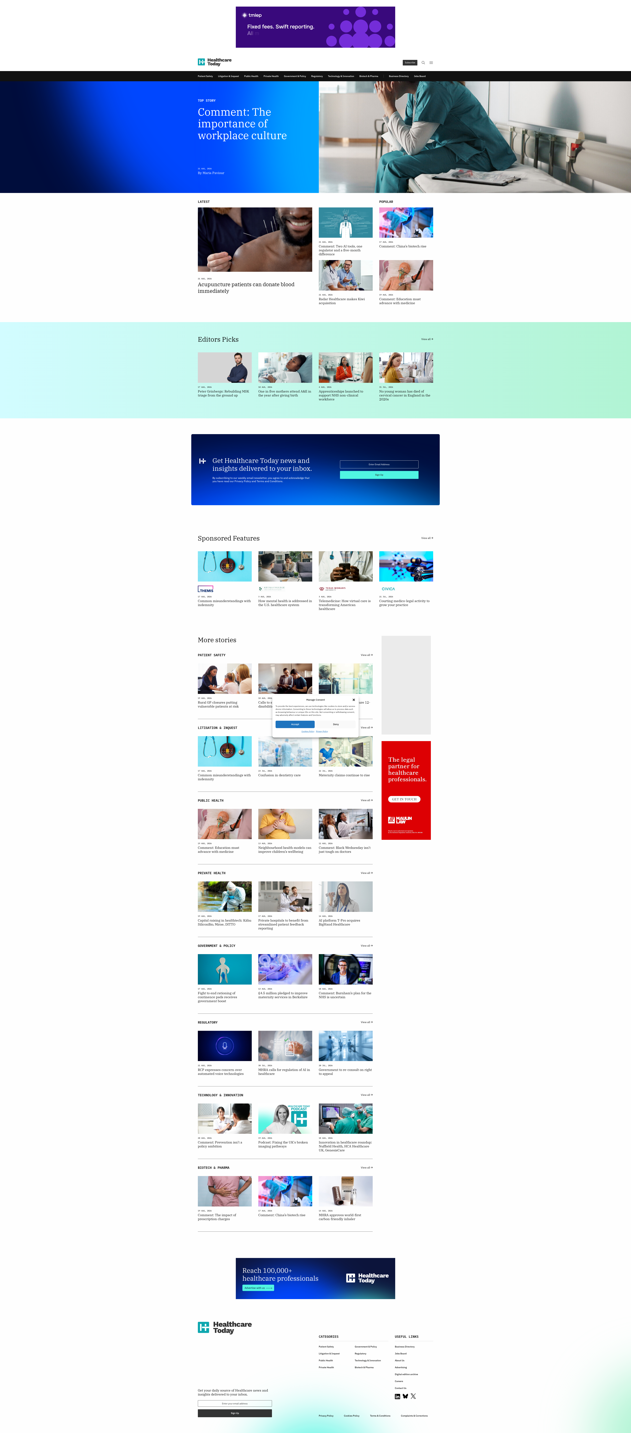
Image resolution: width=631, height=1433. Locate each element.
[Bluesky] (405, 1396)
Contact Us (400, 1388)
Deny (336, 724)
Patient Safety (205, 76)
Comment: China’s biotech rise (402, 246)
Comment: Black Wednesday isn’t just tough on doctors (345, 850)
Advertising (401, 1367)
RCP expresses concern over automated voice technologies (221, 1072)
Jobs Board (420, 76)
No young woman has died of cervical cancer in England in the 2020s (404, 395)
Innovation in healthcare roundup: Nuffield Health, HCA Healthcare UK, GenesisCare (345, 1146)
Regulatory (317, 76)
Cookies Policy (308, 731)
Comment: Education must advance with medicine (400, 301)
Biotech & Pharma (368, 76)
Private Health (271, 76)
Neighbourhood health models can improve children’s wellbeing (284, 850)
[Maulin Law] (406, 790)
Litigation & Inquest (228, 76)
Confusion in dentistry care (279, 775)
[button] (353, 699)
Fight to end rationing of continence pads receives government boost (217, 997)
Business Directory (399, 76)
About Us (399, 1360)
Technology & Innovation (341, 76)
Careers (399, 1381)
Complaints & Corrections (414, 1415)
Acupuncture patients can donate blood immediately (246, 287)
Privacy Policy (322, 731)
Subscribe (410, 62)
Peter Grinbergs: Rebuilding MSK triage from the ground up (223, 393)
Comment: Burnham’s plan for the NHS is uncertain (345, 995)
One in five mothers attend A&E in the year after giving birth (284, 393)
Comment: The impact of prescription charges (217, 1217)
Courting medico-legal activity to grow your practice (404, 603)
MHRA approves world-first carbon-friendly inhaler (340, 1217)
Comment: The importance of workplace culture (242, 123)
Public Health (251, 76)
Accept (295, 724)
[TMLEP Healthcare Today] (315, 27)
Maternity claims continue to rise (344, 775)
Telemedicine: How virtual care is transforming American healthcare (345, 605)
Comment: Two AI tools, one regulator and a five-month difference (340, 250)
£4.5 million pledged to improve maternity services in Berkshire (283, 995)
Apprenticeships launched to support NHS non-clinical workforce (341, 395)
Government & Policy (295, 76)
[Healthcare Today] (215, 62)
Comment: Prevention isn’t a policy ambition (220, 1144)
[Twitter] (413, 1396)
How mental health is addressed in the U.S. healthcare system (285, 603)
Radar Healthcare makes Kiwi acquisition (342, 301)
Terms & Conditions (380, 1415)
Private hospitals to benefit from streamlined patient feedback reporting (283, 924)
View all (426, 339)
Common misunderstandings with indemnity (224, 603)
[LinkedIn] (397, 1397)
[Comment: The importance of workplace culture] (376, 137)
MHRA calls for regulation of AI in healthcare (284, 1072)
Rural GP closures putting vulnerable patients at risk (218, 704)
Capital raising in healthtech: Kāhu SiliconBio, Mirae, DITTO (224, 922)
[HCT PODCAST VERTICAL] (406, 685)
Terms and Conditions (269, 481)
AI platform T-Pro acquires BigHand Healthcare (339, 922)
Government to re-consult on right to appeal (345, 1072)
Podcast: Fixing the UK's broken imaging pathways (283, 1144)
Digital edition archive (406, 1374)
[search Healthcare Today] (423, 63)
